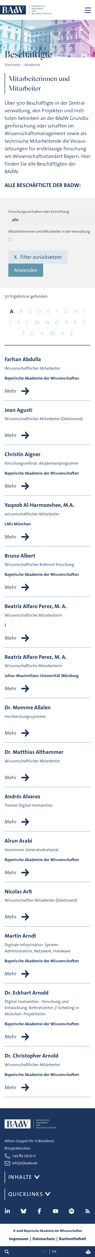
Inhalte (20, 1177)
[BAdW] (25, 10)
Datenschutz (44, 1239)
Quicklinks (25, 1194)
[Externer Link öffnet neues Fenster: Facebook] (39, 1211)
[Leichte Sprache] (88, 1251)
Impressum (18, 1239)
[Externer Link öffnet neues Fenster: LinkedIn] (7, 1211)
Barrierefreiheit (72, 1239)
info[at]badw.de (24, 1163)
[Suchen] (9, 1251)
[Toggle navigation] (88, 10)
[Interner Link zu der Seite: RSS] (87, 1211)
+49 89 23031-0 (24, 1155)
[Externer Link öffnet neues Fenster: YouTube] (55, 1211)
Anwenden (26, 270)
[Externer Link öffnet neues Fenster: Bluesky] (23, 1211)
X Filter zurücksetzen (38, 257)
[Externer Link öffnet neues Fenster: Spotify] (71, 1211)
